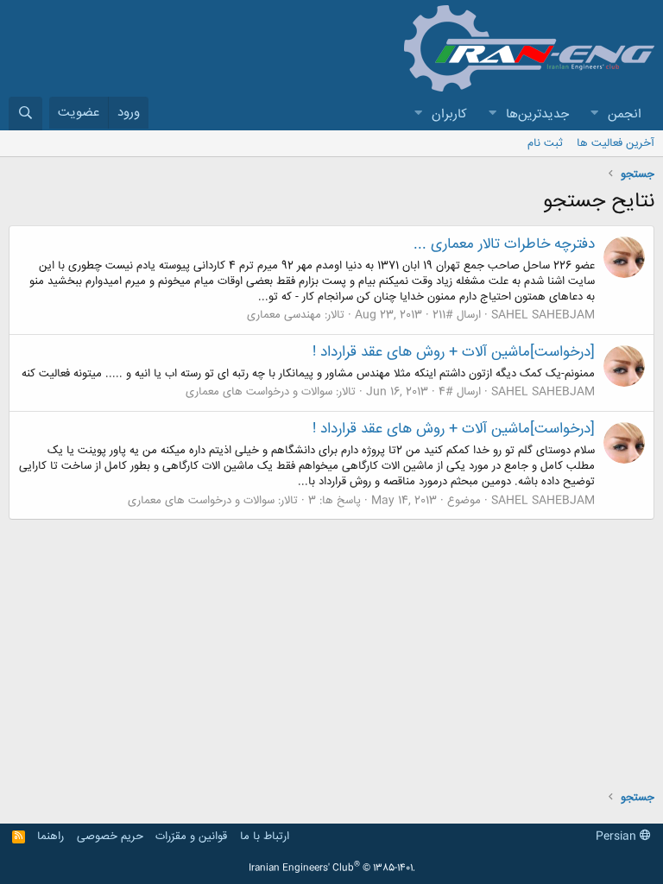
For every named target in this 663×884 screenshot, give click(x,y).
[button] (594, 114)
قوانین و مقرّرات (191, 836)
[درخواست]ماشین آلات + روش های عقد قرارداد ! (454, 352)
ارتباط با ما (264, 836)
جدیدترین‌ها (537, 114)
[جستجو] (25, 113)
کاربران (449, 114)
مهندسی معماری (284, 315)
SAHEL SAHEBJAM (543, 315)
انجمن (624, 114)
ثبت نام (545, 143)
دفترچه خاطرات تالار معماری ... (504, 244)
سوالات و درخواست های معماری (259, 391)
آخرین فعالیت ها (615, 143)
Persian (618, 836)
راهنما (50, 836)
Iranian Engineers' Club (332, 868)
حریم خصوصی (110, 836)
